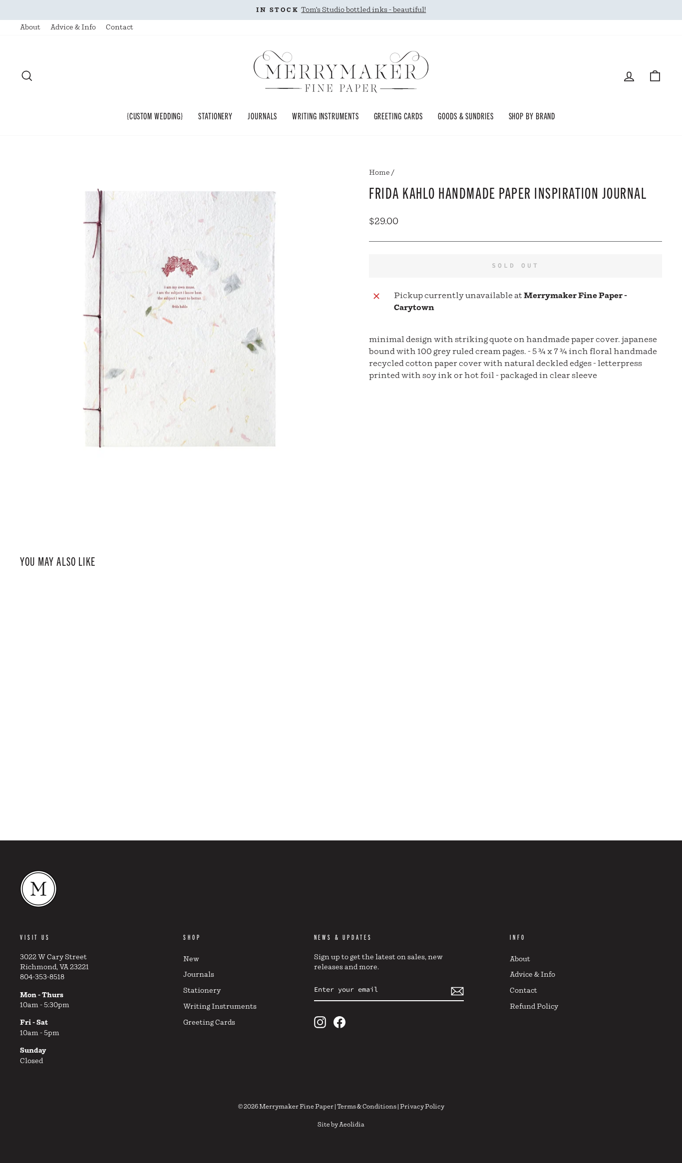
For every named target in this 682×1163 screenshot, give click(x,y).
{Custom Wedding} (155, 115)
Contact (119, 27)
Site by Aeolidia (341, 1125)
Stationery (215, 115)
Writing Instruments (325, 115)
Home (379, 172)
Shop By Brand (532, 115)
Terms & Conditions (366, 1107)
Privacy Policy (422, 1107)
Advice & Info (73, 27)
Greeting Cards (398, 115)
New (191, 959)
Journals (262, 115)
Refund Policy (534, 1006)
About (30, 27)
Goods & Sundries (465, 115)
